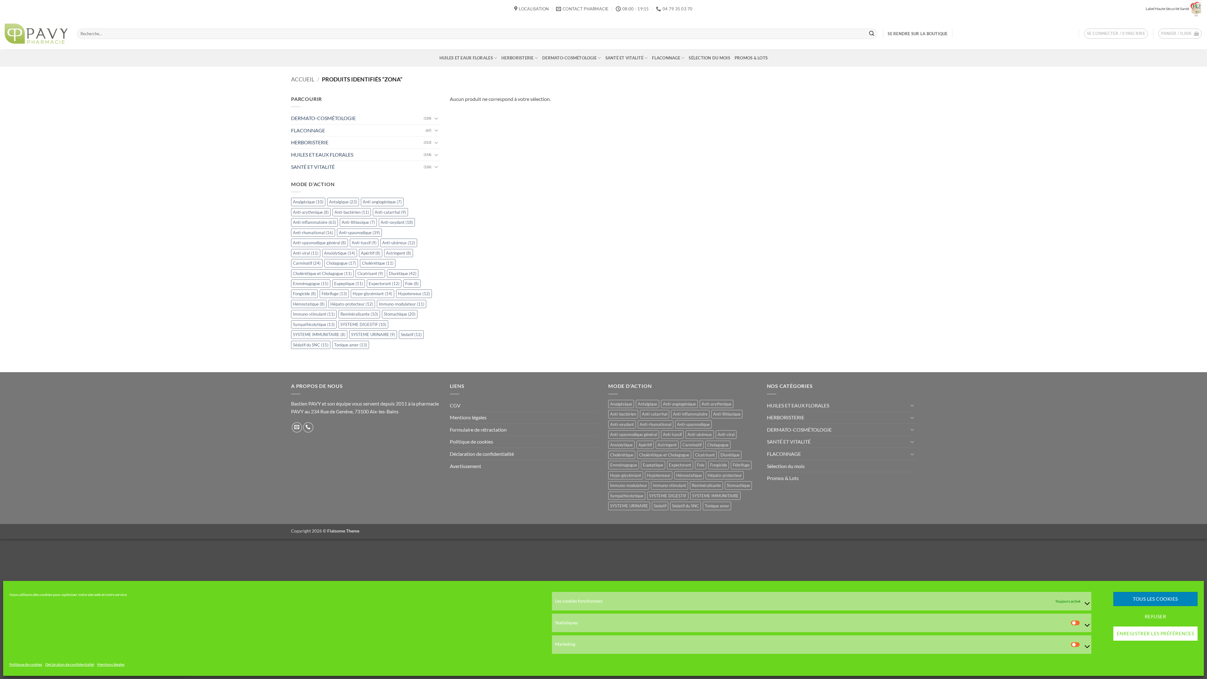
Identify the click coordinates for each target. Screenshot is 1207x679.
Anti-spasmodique (359, 232)
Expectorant (384, 283)
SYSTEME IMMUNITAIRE (319, 334)
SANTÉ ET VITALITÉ (624, 57)
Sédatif (411, 334)
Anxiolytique (339, 253)
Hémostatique (309, 303)
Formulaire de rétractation (478, 430)
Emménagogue (310, 283)
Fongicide (304, 293)
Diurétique (402, 273)
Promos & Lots (751, 57)
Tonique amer (350, 344)
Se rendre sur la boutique (917, 33)
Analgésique (308, 201)
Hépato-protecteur (351, 303)
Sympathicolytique (314, 324)
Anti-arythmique (311, 212)
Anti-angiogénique (382, 201)
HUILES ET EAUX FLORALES (466, 57)
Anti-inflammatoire (314, 222)
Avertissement (465, 466)
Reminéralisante (359, 314)
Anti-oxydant (397, 222)
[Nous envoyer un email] (297, 427)
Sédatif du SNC (310, 344)
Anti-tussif (364, 242)
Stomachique (400, 314)
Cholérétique (378, 263)
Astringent (398, 253)
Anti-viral (305, 253)
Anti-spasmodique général (319, 242)
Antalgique (343, 201)
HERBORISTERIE (517, 57)
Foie (412, 283)
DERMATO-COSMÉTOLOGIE (569, 57)
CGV (455, 405)
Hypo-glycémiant (372, 293)
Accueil (302, 79)
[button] (1116, 34)
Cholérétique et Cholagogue (322, 273)
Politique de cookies (25, 664)
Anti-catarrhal (390, 212)
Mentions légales (110, 664)
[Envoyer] (871, 33)
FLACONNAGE (666, 57)
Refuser (1155, 616)
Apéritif (370, 253)
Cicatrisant (370, 273)
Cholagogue (341, 263)
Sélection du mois (709, 57)
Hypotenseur (414, 293)
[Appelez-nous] (308, 427)
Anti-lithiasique (358, 222)
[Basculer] (436, 118)
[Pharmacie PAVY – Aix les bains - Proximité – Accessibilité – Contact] (36, 34)
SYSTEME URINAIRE (373, 334)
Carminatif (307, 263)
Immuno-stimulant (314, 314)
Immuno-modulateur (401, 303)
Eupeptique (348, 283)
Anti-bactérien (351, 212)
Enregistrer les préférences (1155, 634)
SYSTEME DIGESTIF (363, 324)
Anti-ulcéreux (398, 242)
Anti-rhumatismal (313, 232)
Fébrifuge (334, 293)
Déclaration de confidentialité (69, 664)
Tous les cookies (1155, 599)
